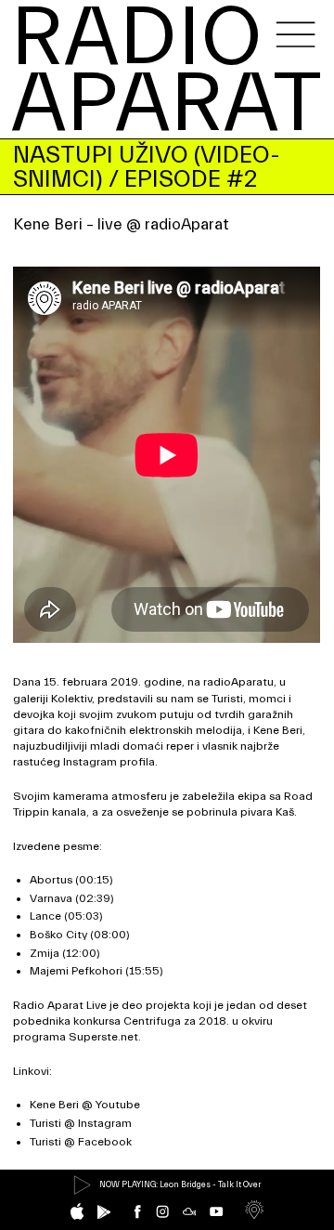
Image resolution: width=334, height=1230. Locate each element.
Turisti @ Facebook (81, 1141)
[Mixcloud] (189, 1211)
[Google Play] (103, 1212)
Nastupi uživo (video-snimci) (146, 166)
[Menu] (295, 34)
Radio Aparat (166, 72)
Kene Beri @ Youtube (85, 1104)
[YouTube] (216, 1211)
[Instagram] (162, 1211)
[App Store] (77, 1211)
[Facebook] (137, 1211)
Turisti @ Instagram (81, 1123)
